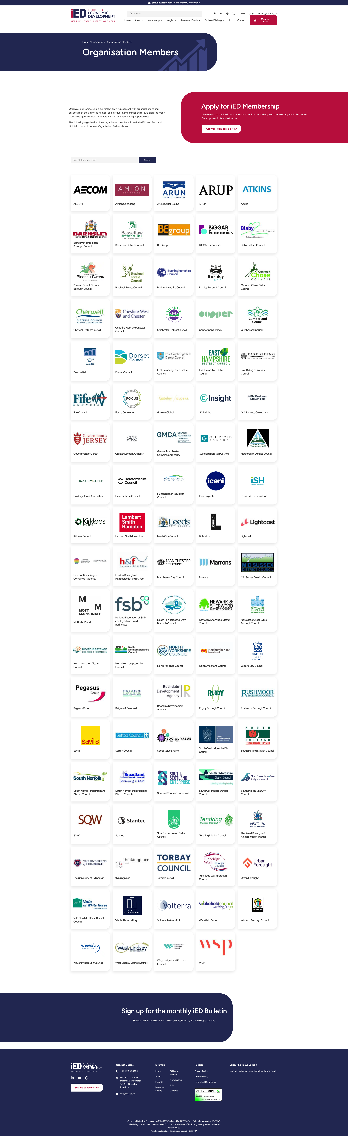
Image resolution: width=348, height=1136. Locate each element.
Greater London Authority (129, 453)
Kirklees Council (82, 536)
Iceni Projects (206, 496)
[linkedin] (215, 14)
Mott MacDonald (82, 622)
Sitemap (160, 1064)
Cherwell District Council (87, 330)
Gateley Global (165, 412)
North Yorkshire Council (170, 665)
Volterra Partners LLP (168, 920)
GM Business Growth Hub (255, 412)
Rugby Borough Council (212, 708)
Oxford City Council (252, 665)
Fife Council (80, 412)
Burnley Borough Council (212, 287)
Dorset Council (123, 372)
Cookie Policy (201, 1076)
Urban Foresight (250, 878)
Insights (170, 20)
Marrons (203, 577)
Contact (241, 20)
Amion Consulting (125, 203)
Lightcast (246, 536)
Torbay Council (165, 878)
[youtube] (221, 14)
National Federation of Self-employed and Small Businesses (130, 621)
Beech (192, 1131)
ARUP (202, 203)
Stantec (119, 835)
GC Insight (205, 412)
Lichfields (204, 536)
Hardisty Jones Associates (87, 496)
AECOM (78, 203)
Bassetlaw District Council (129, 245)
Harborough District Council (256, 453)
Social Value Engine (168, 750)
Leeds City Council (167, 536)
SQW (76, 835)
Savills (76, 750)
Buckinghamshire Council (171, 287)
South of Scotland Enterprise (173, 793)
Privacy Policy (201, 1071)
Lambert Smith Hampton (129, 536)
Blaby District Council (253, 245)
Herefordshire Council (127, 496)
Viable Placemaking (126, 920)
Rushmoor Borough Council (256, 708)
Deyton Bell (79, 372)
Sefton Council (123, 750)
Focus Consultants (125, 412)
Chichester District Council (172, 330)
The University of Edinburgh (88, 878)
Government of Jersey (85, 453)
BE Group (162, 245)
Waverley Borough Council (88, 962)
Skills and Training (213, 20)
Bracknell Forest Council (128, 287)
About (137, 20)
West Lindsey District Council (131, 962)
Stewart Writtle (210, 1124)
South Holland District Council (257, 750)
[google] (227, 14)
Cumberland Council (252, 330)
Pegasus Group (81, 708)
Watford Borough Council (255, 920)
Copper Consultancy (210, 330)
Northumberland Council (212, 665)
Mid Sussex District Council (256, 577)
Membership (153, 20)
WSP (201, 962)
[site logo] (93, 17)
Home (127, 20)
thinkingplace (122, 878)
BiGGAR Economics (210, 245)
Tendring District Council (212, 835)
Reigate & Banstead (126, 708)
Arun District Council (168, 203)
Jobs (231, 20)
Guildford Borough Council (214, 453)
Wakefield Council (209, 920)
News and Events (189, 20)
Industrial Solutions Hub (254, 496)
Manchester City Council (170, 577)
